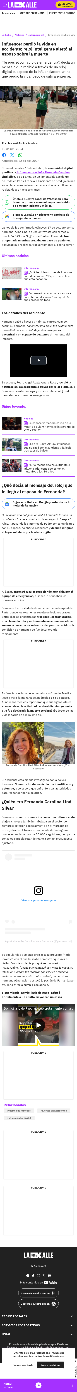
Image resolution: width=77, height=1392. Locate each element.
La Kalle (6, 35)
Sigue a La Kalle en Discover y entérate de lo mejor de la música (41, 216)
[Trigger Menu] (5, 5)
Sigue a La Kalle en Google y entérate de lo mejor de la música (41, 503)
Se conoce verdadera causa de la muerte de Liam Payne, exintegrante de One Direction (49, 426)
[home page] (38, 1255)
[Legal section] (71, 1334)
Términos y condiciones (20, 1347)
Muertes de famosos (19, 1110)
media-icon (38, 1385)
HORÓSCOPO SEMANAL (32, 13)
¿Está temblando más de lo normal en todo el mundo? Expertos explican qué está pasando (48, 275)
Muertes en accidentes (54, 1110)
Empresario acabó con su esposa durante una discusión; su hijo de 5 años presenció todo (47, 296)
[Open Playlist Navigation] (72, 1385)
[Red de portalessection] (71, 1316)
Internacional (36, 35)
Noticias (19, 35)
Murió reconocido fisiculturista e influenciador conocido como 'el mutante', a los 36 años (47, 468)
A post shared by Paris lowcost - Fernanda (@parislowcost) (38, 941)
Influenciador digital (19, 1118)
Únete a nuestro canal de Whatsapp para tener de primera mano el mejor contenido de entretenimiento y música (41, 202)
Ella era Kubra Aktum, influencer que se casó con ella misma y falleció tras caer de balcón (47, 447)
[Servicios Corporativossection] (71, 1325)
